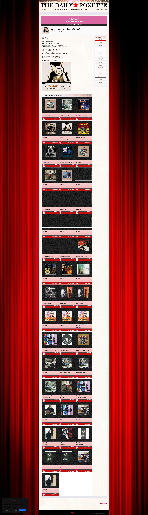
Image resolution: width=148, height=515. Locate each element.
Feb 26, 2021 (72, 117)
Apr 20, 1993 (72, 446)
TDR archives (58, 13)
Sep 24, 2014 (88, 188)
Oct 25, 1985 (88, 469)
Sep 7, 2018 (55, 164)
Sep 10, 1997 (55, 422)
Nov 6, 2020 (55, 141)
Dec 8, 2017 (72, 164)
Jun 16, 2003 (72, 399)
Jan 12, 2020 (72, 141)
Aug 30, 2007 (88, 352)
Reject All (15, 510)
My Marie (50, 13)
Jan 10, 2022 (55, 117)
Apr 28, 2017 (72, 188)
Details (44, 117)
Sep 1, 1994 (88, 422)
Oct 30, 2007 (72, 352)
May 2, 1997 (72, 422)
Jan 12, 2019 (88, 141)
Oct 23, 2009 (72, 305)
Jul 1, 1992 (88, 446)
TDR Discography (55, 119)
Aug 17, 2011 (55, 305)
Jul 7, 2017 (55, 188)
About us (80, 13)
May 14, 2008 (55, 352)
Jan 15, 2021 (88, 117)
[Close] (26, 499)
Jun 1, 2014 (88, 258)
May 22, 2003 (88, 399)
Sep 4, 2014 (72, 258)
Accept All (22, 510)
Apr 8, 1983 (55, 493)
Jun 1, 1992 (72, 469)
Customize (8, 510)
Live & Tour (66, 13)
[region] (15, 505)
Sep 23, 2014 (72, 211)
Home (43, 13)
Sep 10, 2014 (55, 258)
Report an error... (104, 503)
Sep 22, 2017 (88, 164)
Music (73, 13)
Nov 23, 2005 (55, 399)
